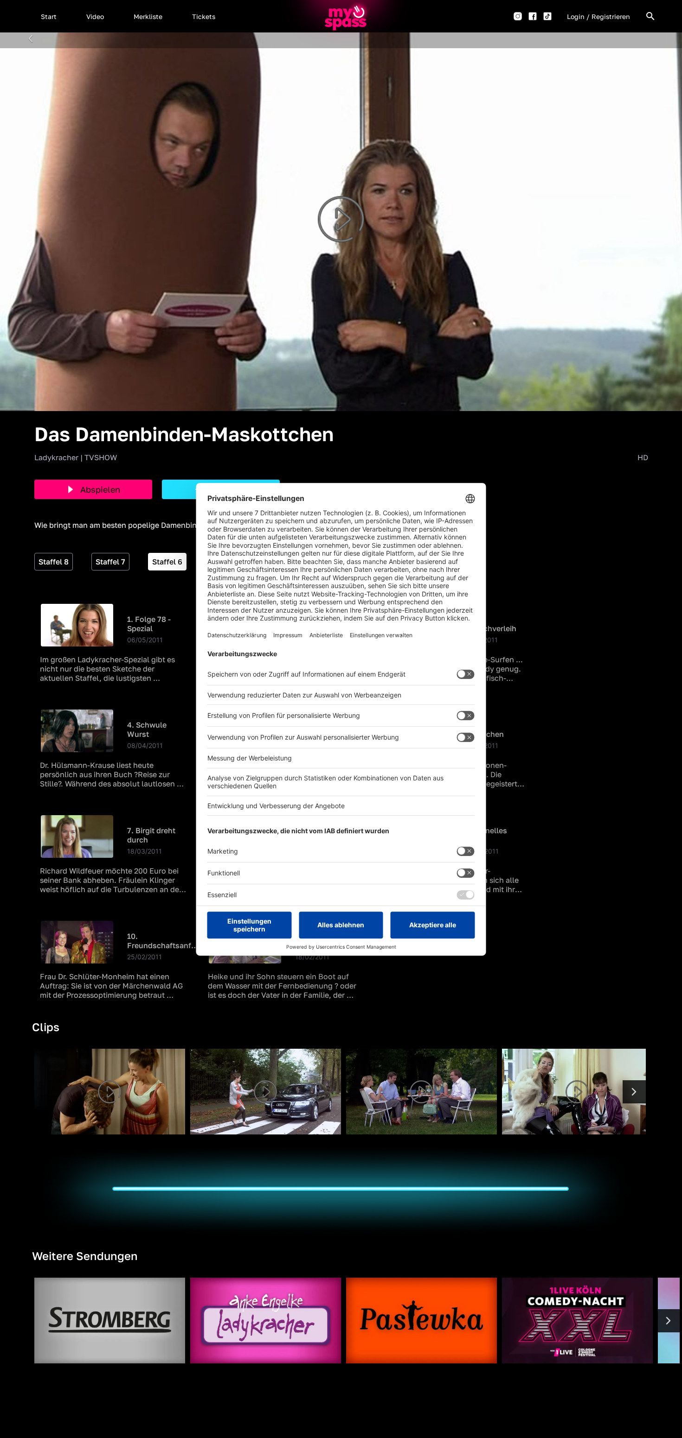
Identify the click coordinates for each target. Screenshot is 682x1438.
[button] (48, 16)
